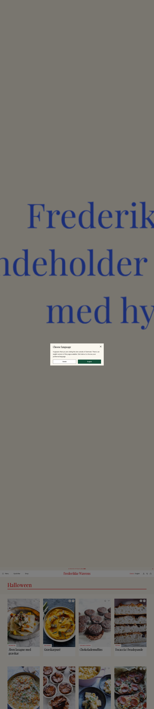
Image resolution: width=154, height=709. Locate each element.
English (89, 362)
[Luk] (100, 346)
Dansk (65, 362)
